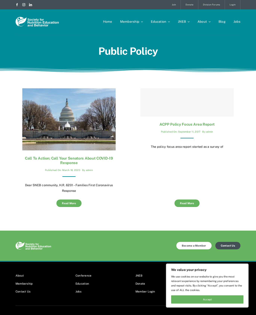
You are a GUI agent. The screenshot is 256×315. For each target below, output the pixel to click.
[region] (207, 286)
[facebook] (17, 4)
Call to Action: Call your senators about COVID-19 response (69, 160)
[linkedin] (30, 4)
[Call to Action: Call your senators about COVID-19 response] (69, 91)
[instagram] (23, 4)
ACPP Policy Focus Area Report (187, 124)
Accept (207, 299)
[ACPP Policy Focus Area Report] (187, 102)
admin (89, 170)
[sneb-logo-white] (37, 18)
